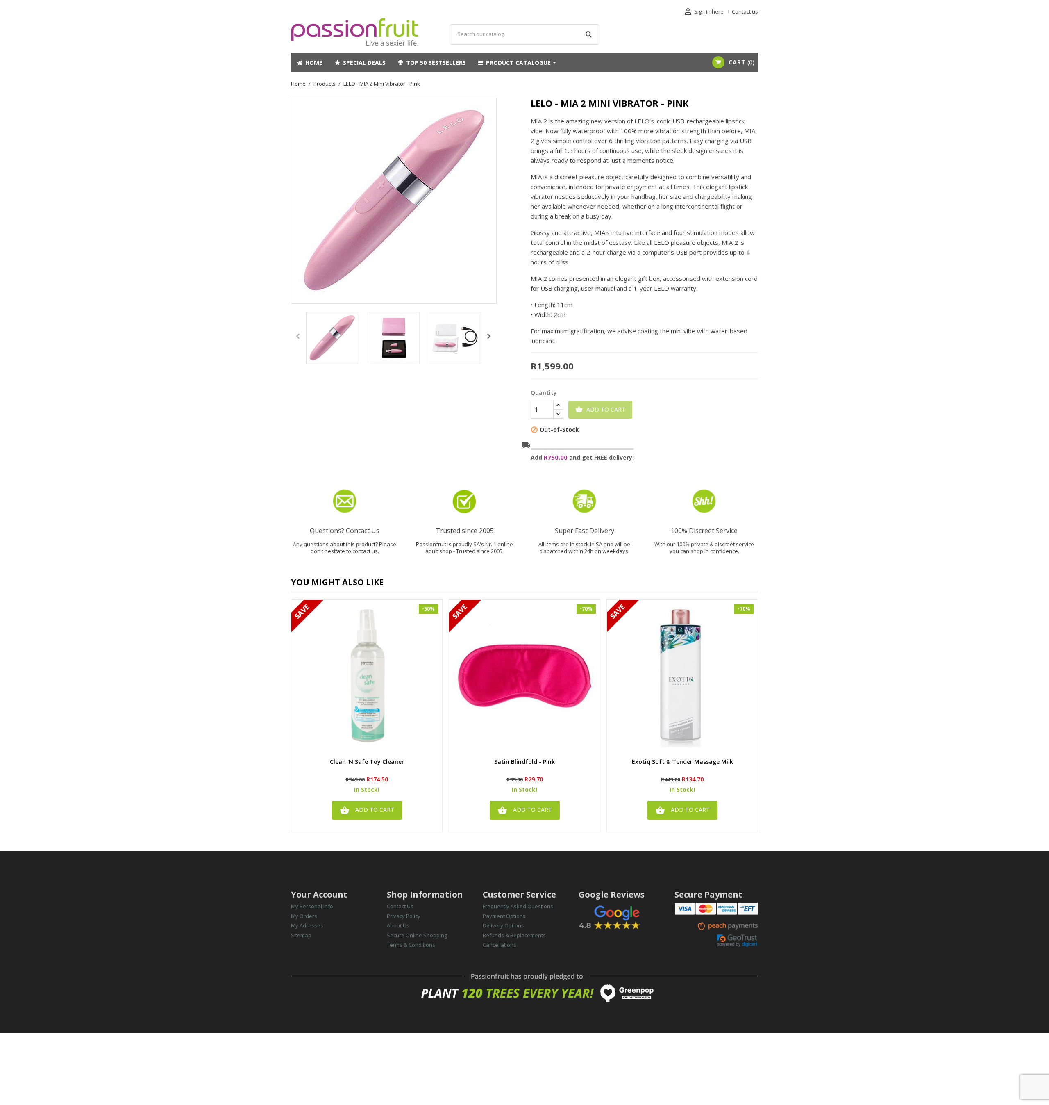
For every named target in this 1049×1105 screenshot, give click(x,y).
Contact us (745, 11)
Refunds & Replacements (514, 935)
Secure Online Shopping (417, 935)
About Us (398, 925)
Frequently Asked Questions (518, 906)
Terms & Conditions (411, 944)
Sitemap (301, 935)
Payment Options (504, 916)
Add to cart (600, 409)
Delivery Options (503, 925)
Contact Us (400, 906)
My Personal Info (312, 906)
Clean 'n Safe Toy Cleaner (367, 762)
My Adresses (307, 925)
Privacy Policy (403, 916)
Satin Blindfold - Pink (524, 762)
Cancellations (499, 944)
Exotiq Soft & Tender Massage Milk (682, 762)
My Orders (304, 916)
